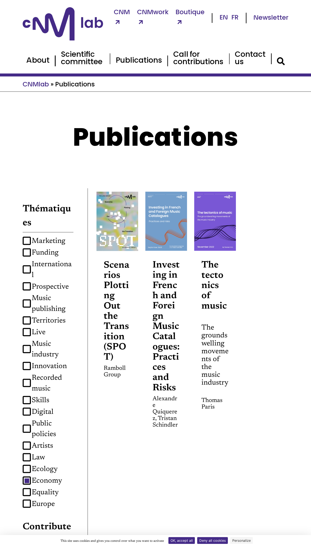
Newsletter (271, 18)
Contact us (250, 58)
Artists (42, 446)
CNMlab (36, 85)
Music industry (45, 350)
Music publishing (49, 304)
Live (38, 332)
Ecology (45, 469)
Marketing (48, 241)
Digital (43, 412)
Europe (43, 504)
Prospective (50, 287)
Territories (49, 320)
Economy (47, 481)
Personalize (241, 540)
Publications (139, 61)
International (52, 270)
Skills (40, 400)
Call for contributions (198, 58)
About (38, 61)
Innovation (49, 366)
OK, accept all (182, 540)
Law (38, 457)
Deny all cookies (212, 540)
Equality (45, 492)
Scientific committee (81, 58)
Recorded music (47, 383)
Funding (45, 252)
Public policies (44, 429)
